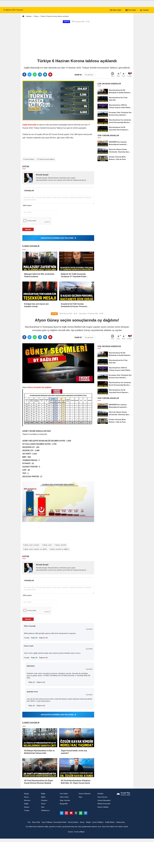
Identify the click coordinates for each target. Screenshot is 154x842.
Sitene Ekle (36, 822)
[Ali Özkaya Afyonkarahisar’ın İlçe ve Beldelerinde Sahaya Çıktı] (39, 737)
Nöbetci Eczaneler (104, 804)
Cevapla (26, 638)
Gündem (44, 800)
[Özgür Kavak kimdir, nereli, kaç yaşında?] (76, 737)
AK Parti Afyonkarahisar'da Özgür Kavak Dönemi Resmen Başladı (38, 782)
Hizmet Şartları (73, 822)
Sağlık (26, 804)
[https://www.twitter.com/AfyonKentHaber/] (61, 813)
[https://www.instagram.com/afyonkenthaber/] (66, 813)
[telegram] (40, 74)
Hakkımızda (120, 822)
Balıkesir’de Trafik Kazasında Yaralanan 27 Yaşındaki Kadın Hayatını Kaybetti (73, 275)
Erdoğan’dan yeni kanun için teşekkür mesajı (36, 305)
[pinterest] (50, 74)
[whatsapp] (35, 74)
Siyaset (26, 807)
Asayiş (26, 793)
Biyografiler (64, 804)
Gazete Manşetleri (104, 800)
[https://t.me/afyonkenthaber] (85, 813)
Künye (82, 822)
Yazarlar (145, 10)
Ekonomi (27, 800)
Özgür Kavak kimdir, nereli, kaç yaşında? (74, 752)
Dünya (26, 797)
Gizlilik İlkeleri (110, 822)
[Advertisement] (77, 40)
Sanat (43, 804)
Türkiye (36, 16)
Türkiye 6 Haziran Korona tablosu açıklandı (54, 16)
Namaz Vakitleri (103, 807)
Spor (43, 807)
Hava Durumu (102, 797)
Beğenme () (43, 638)
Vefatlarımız (45, 810)
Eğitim (43, 797)
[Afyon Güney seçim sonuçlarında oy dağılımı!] (58, 363)
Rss (29, 822)
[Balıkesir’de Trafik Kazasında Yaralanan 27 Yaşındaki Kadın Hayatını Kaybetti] (76, 261)
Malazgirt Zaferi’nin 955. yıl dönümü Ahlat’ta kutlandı (39, 275)
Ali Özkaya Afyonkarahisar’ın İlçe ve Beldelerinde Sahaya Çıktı (39, 752)
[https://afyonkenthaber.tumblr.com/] (76, 813)
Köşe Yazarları (65, 800)
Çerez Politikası (97, 822)
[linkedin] (45, 74)
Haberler (29, 16)
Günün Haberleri (85, 793)
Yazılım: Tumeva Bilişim (76, 832)
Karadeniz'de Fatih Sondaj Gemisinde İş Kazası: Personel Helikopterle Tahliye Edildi (74, 305)
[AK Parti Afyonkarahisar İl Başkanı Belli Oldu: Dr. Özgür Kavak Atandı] (76, 767)
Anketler (100, 793)
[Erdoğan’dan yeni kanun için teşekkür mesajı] (39, 291)
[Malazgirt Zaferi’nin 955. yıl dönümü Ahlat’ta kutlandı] (39, 261)
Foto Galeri (132, 10)
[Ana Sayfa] (23, 16)
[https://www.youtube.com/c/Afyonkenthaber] (71, 813)
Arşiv (80, 797)
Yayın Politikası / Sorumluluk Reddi (54, 822)
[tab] (28, 191)
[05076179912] (80, 813)
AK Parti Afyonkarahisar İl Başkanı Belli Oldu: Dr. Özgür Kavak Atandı (75, 782)
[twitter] (30, 74)
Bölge (43, 793)
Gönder (28, 229)
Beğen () (34, 638)
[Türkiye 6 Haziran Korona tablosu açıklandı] (58, 100)
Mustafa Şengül (42, 175)
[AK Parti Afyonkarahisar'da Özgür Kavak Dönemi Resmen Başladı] (39, 767)
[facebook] (24, 74)
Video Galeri (116, 10)
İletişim (88, 822)
